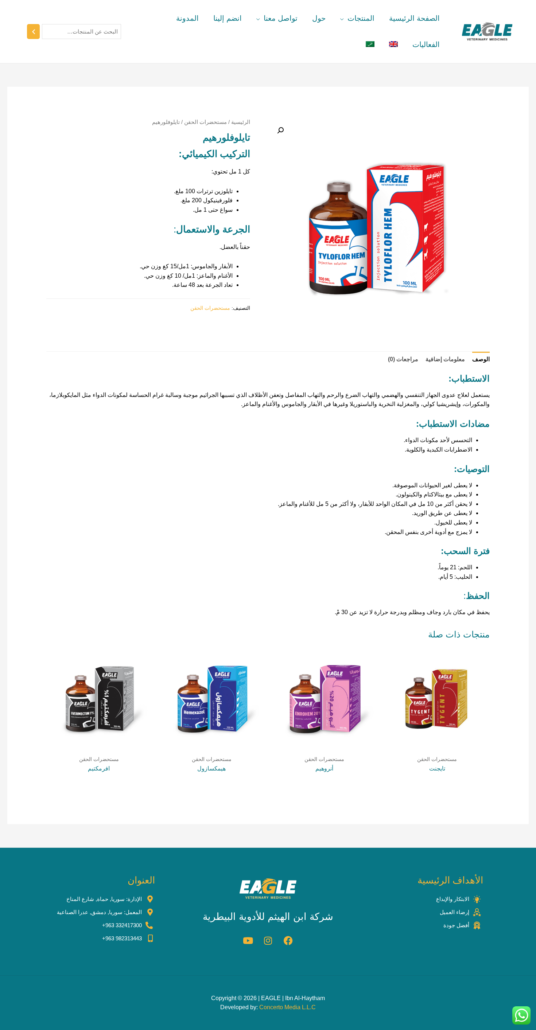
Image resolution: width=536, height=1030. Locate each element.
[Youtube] (248, 941)
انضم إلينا (227, 18)
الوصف (481, 359)
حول (319, 18)
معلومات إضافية (445, 359)
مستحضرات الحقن (205, 122)
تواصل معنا (281, 18)
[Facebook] (288, 941)
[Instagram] (268, 941)
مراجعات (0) (403, 359)
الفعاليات (426, 44)
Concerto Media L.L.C (287, 1007)
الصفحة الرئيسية (414, 18)
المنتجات (360, 18)
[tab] (481, 359)
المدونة (187, 18)
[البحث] (33, 31)
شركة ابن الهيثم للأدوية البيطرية (268, 916)
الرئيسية (240, 122)
